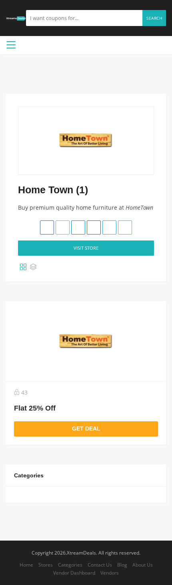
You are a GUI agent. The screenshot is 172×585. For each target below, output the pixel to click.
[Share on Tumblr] (94, 227)
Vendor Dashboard (74, 572)
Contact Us (100, 564)
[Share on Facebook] (47, 227)
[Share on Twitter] (63, 227)
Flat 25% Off (35, 408)
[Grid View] (23, 267)
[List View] (33, 267)
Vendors (109, 572)
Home (26, 564)
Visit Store (86, 248)
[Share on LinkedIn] (78, 227)
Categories (70, 564)
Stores (45, 564)
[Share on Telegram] (109, 227)
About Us (142, 564)
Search (154, 18)
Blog (122, 564)
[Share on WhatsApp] (125, 227)
